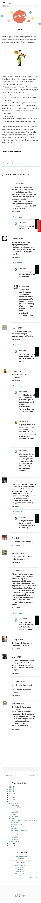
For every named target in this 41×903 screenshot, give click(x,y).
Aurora (14, 657)
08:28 (25, 451)
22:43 (26, 421)
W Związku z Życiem (20, 856)
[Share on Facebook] (3, 163)
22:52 (22, 553)
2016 (11, 793)
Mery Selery (16, 703)
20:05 (22, 704)
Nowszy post (9, 775)
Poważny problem (16, 824)
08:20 (25, 619)
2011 (11, 843)
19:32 (25, 268)
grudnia (13, 804)
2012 (11, 802)
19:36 (25, 223)
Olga (13, 538)
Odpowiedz (16, 212)
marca (13, 837)
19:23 (16, 481)
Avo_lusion (16, 553)
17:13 (20, 328)
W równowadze (20, 874)
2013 (11, 799)
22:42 (17, 538)
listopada (14, 806)
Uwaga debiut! (14, 822)
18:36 (19, 371)
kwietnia (14, 835)
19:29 (25, 392)
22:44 (22, 681)
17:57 (22, 640)
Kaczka (14, 371)
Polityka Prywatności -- (21, 897)
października (15, 808)
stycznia (13, 841)
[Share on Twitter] (8, 163)
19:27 (25, 517)
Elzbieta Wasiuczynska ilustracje (20, 861)
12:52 (22, 184)
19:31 (25, 351)
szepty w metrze (20, 865)
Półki (12, 833)
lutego (13, 839)
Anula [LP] (15, 639)
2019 (11, 787)
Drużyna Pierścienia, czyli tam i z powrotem (23, 820)
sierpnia (13, 812)
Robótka (20, 869)
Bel (13, 481)
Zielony (12, 827)
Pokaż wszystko (33, 878)
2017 (11, 791)
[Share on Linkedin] (17, 163)
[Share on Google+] (22, 163)
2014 (11, 797)
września (14, 810)
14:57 (21, 239)
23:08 (22, 571)
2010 (11, 845)
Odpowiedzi (17, 217)
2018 (11, 789)
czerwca (13, 816)
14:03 (27, 286)
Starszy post (32, 775)
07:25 (19, 657)
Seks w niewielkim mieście (18, 831)
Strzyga (14, 328)
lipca (12, 814)
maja (12, 818)
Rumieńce (13, 829)
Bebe (20, 223)
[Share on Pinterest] (12, 163)
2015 (11, 795)
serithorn (15, 239)
